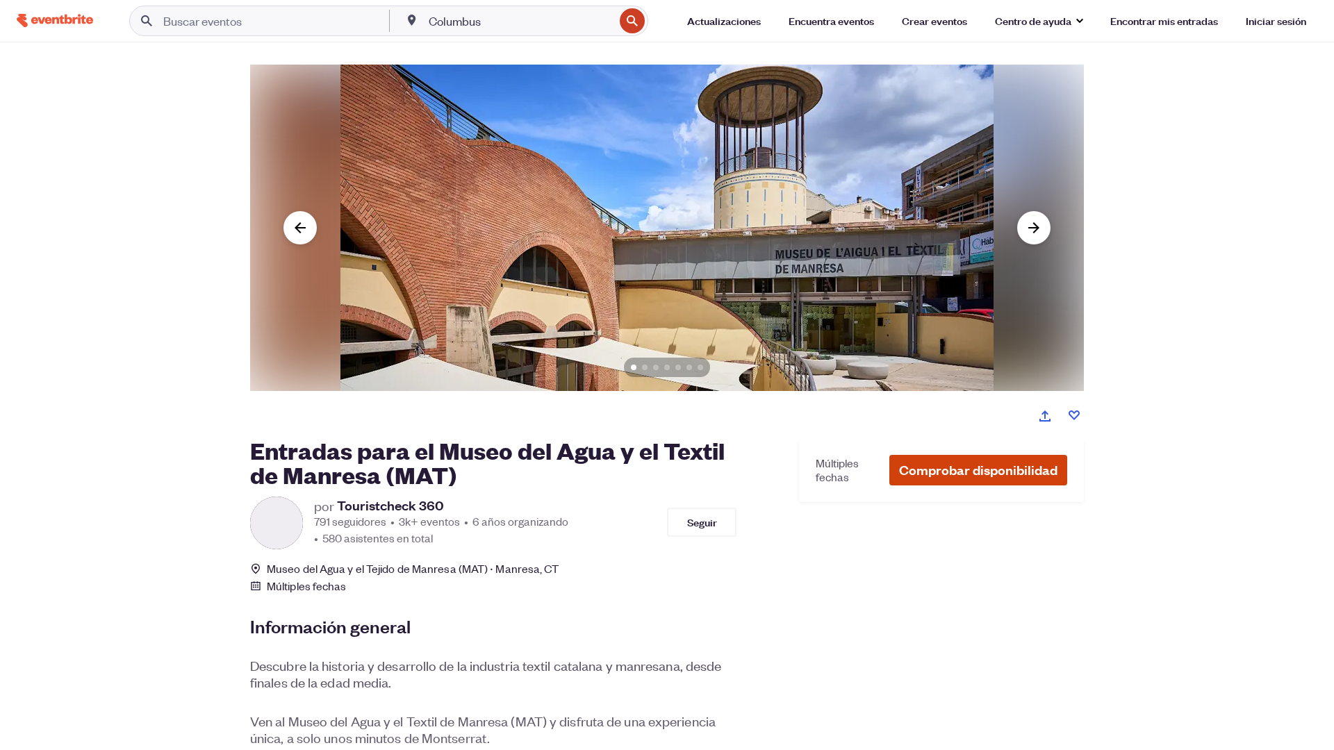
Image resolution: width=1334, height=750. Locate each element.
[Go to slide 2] (645, 367)
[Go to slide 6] (689, 367)
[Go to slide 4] (667, 367)
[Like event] (1074, 415)
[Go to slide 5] (678, 367)
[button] (978, 470)
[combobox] (520, 21)
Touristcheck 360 (390, 505)
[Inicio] (55, 20)
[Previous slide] (300, 227)
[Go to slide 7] (700, 367)
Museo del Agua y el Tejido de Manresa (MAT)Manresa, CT (413, 568)
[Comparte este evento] (1045, 416)
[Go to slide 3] (656, 367)
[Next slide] (1034, 227)
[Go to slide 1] (633, 367)
